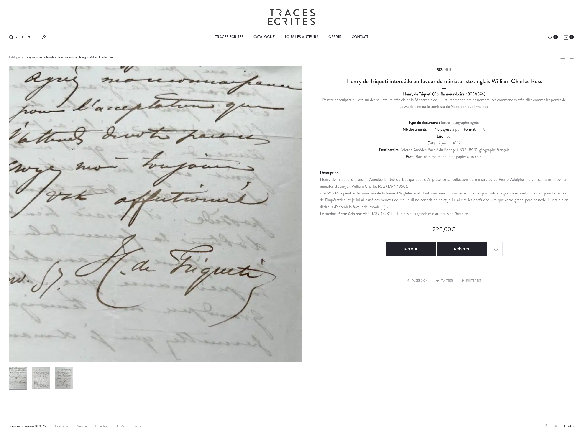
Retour (410, 249)
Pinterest (473, 281)
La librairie (62, 426)
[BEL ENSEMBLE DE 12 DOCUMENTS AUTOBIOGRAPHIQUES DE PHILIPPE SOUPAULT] (562, 58)
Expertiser (102, 426)
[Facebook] (546, 426)
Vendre (82, 426)
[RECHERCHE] (11, 36)
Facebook (419, 281)
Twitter (447, 281)
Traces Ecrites (229, 36)
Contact (360, 36)
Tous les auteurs (301, 36)
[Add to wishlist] (496, 249)
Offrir (335, 36)
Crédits (569, 426)
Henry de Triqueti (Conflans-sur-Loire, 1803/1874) (444, 94)
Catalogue (264, 36)
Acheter (461, 249)
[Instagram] (556, 426)
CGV (120, 426)
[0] (550, 36)
